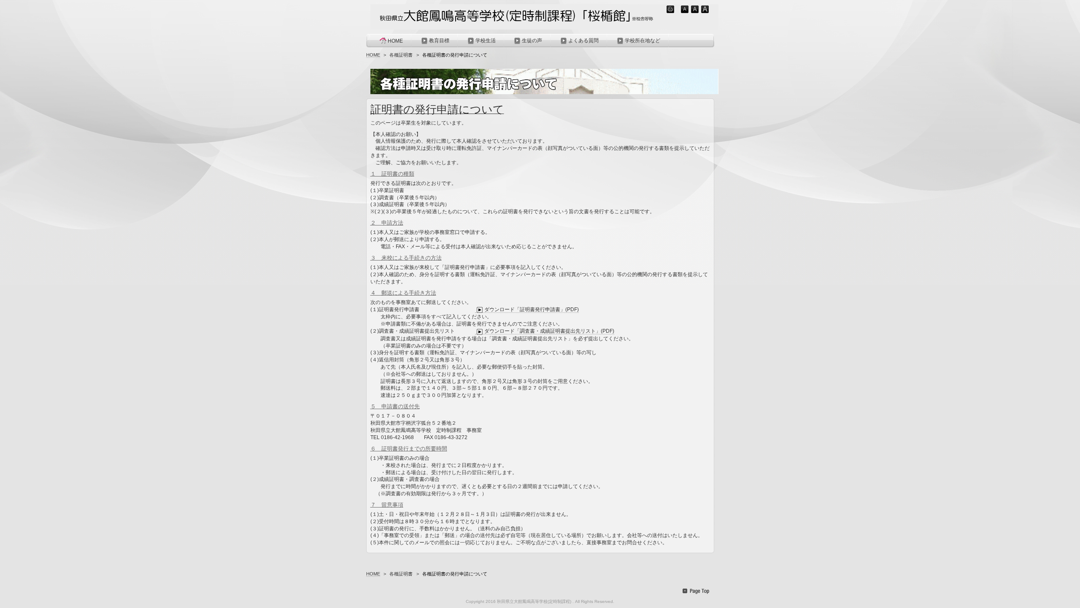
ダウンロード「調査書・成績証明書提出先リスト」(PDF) (549, 331)
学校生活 (485, 40)
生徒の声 (532, 40)
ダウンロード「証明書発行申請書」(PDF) (531, 309)
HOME (395, 41)
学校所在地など (642, 40)
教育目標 (439, 40)
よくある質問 (583, 40)
